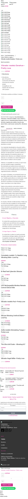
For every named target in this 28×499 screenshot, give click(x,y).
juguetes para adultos (11, 122)
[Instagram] (6, 430)
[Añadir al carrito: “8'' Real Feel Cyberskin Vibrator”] (2, 268)
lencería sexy (20, 122)
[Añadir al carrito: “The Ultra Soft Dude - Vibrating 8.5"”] (2, 341)
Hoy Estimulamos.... (10, 55)
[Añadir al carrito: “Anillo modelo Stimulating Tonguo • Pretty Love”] (2, 327)
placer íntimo (4, 124)
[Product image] (6, 249)
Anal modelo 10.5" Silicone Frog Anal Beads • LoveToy (14, 371)
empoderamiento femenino (16, 120)
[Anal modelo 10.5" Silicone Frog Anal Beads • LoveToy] (2, 372)
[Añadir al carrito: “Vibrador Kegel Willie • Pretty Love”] (2, 355)
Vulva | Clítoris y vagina (7, 57)
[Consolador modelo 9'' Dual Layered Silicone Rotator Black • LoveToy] (2, 379)
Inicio (2, 55)
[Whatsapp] (10, 430)
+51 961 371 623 (5, 425)
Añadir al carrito (6, 106)
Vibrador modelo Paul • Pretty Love (13, 301)
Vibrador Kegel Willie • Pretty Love (12, 358)
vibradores (24, 124)
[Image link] (6, 422)
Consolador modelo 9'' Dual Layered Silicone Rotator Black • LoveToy (14, 378)
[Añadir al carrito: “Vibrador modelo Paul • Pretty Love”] (2, 299)
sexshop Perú (18, 124)
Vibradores (4, 118)
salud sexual (11, 124)
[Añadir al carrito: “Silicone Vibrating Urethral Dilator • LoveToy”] (2, 313)
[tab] (9, 128)
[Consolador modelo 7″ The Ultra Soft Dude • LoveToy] (2, 388)
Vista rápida (6, 252)
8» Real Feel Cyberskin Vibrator (11, 271)
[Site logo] (5, 3)
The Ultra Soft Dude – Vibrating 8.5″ (13, 344)
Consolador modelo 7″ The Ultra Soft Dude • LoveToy (14, 386)
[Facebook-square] (2, 430)
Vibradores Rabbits (12, 118)
